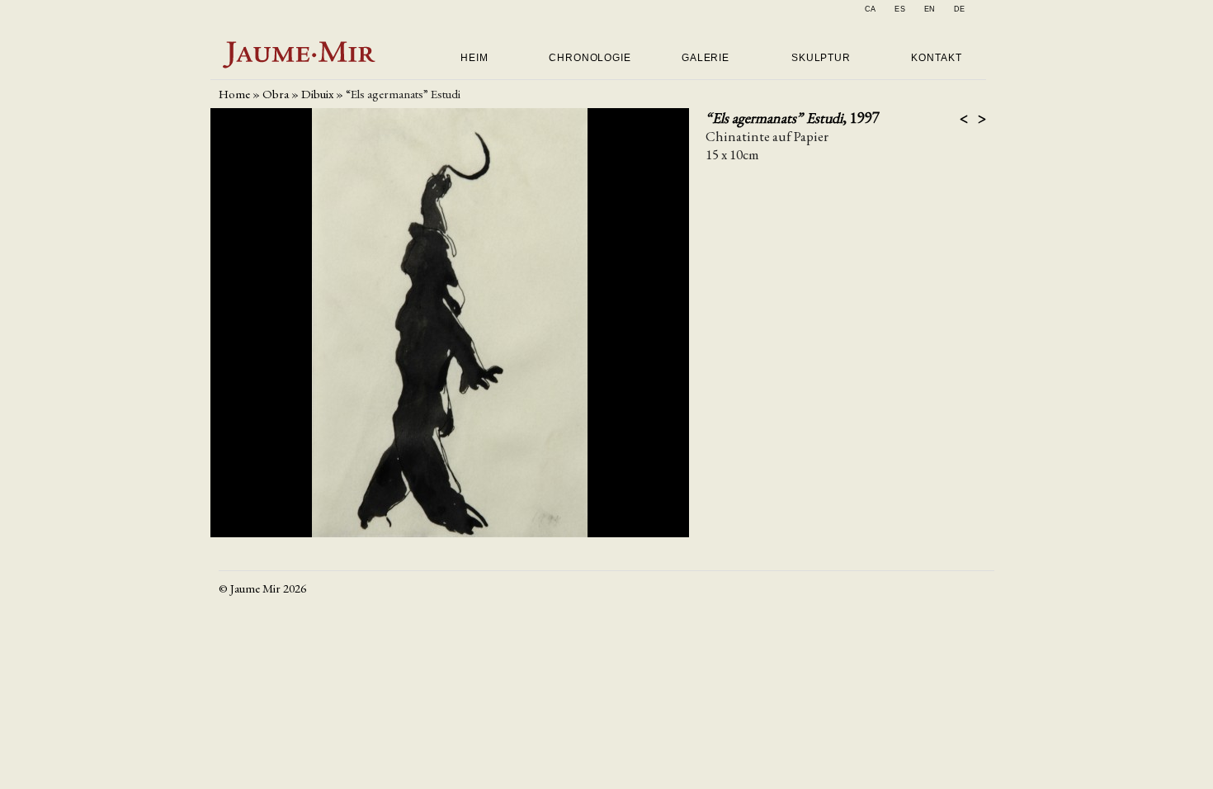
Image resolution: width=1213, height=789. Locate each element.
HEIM (474, 58)
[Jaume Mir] (299, 67)
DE (960, 9)
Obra (275, 94)
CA (871, 9)
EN (930, 9)
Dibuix (317, 94)
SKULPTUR (821, 58)
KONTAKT (936, 58)
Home (234, 94)
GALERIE (705, 58)
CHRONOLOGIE (590, 58)
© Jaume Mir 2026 (262, 588)
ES (900, 9)
